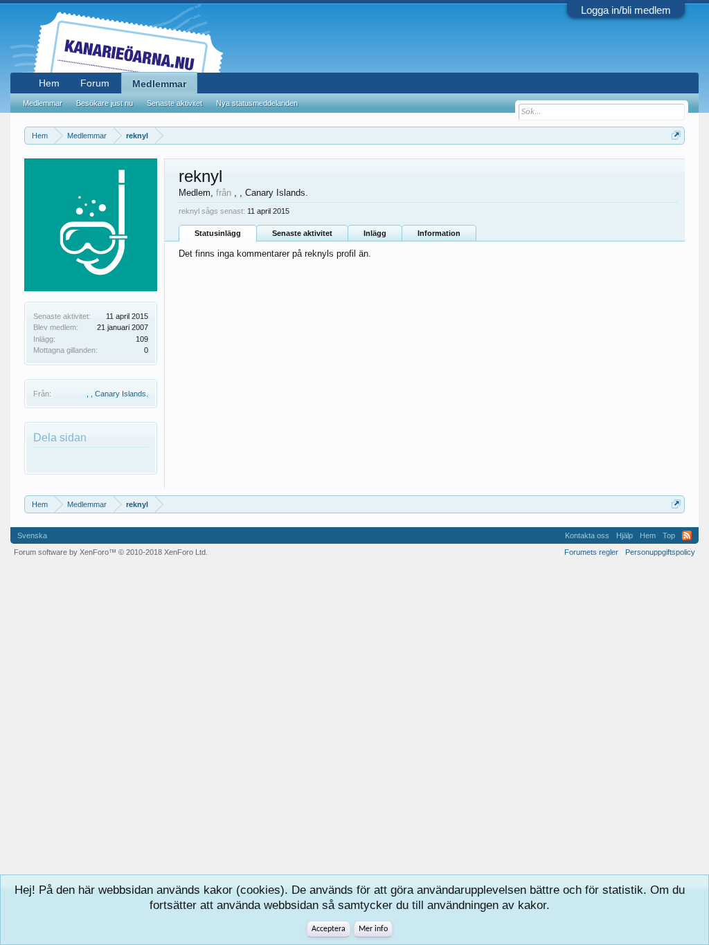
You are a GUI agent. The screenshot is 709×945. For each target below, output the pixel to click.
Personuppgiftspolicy (660, 552)
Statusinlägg (218, 233)
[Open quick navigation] (676, 135)
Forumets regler (591, 552)
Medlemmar (159, 83)
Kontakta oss (587, 535)
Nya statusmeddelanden (257, 103)
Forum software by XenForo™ (111, 552)
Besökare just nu (104, 103)
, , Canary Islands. (117, 393)
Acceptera (328, 929)
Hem (49, 83)
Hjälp (624, 535)
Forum (94, 83)
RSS (687, 535)
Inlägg (375, 233)
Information (439, 233)
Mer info (373, 929)
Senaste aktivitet (302, 233)
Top (669, 535)
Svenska (32, 535)
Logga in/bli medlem (626, 10)
